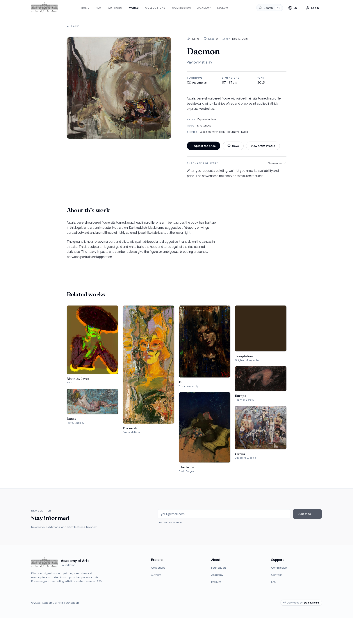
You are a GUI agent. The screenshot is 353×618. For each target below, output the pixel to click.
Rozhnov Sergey (244, 399)
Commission (181, 7)
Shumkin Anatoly (188, 386)
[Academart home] (44, 7)
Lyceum (222, 7)
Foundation (218, 567)
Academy (204, 7)
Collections (155, 7)
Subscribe (304, 514)
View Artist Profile (263, 146)
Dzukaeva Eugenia (245, 457)
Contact (276, 575)
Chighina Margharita (247, 360)
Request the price (204, 146)
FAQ (273, 581)
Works (134, 7)
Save (235, 146)
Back (75, 26)
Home (85, 7)
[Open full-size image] (119, 88)
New (99, 7)
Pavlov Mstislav (199, 62)
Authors (115, 7)
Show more (275, 163)
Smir (69, 382)
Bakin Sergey (186, 471)
